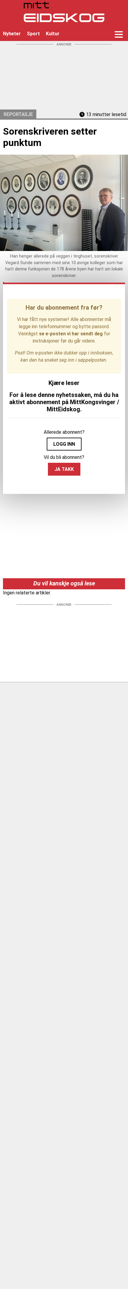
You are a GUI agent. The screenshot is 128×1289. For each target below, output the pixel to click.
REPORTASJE (18, 114)
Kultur (53, 33)
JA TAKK (64, 469)
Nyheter (12, 33)
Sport (33, 33)
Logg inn (64, 444)
